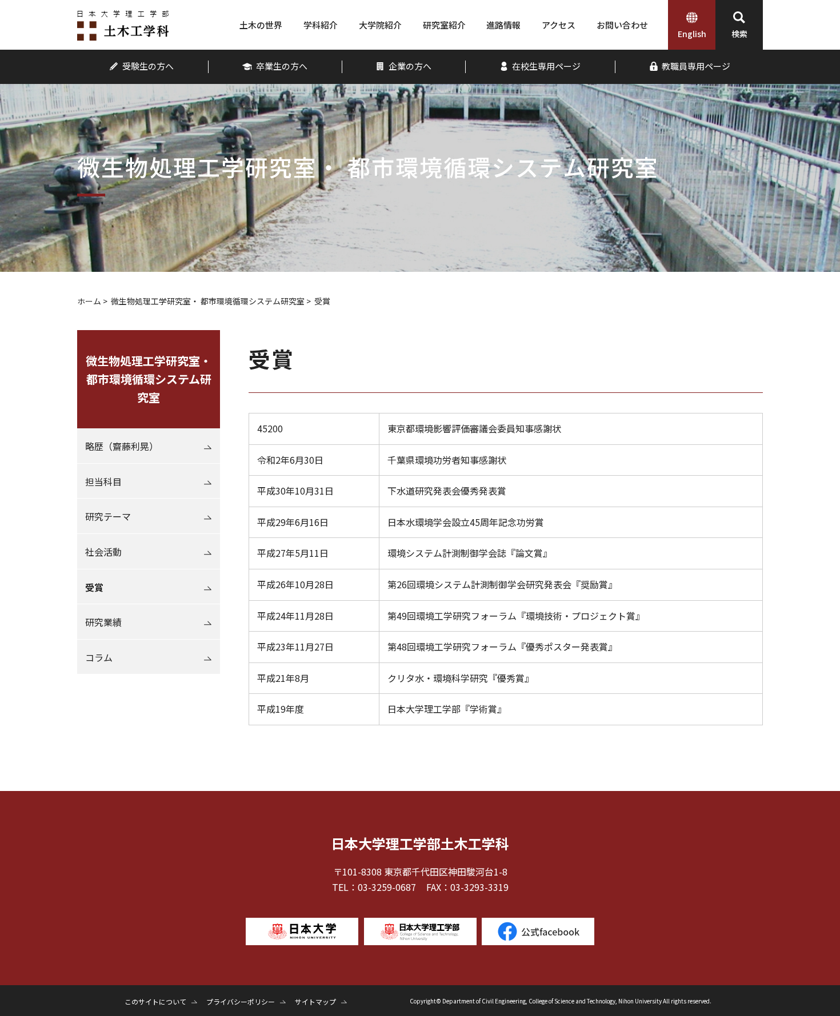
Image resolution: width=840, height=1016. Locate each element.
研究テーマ (108, 516)
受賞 (94, 587)
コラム (99, 657)
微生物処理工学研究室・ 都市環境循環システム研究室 (208, 301)
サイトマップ (315, 1001)
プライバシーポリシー (240, 1001)
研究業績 (103, 622)
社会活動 (103, 552)
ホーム (89, 301)
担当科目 (103, 481)
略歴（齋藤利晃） (121, 446)
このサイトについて (155, 1001)
